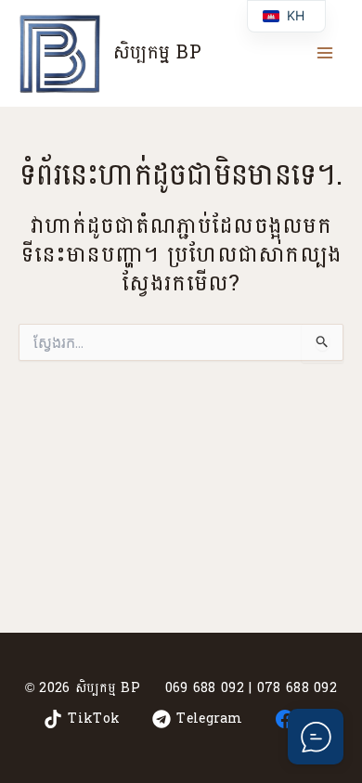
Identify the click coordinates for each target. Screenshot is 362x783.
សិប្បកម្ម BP (157, 53)
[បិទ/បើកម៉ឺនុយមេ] (324, 52)
